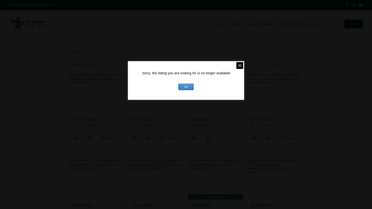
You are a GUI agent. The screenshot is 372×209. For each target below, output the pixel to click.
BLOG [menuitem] (327, 24)
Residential (98, 52)
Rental (114, 52)
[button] (32, 5)
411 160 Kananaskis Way (268, 126)
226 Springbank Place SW (207, 126)
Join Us (354, 24)
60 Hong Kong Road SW (88, 126)
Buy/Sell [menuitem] (233, 24)
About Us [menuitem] (313, 24)
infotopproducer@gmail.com (35, 5)
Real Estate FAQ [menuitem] (292, 24)
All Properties (78, 52)
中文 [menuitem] (337, 24)
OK (186, 87)
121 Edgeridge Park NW (147, 126)
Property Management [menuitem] (261, 24)
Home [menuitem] (221, 24)
